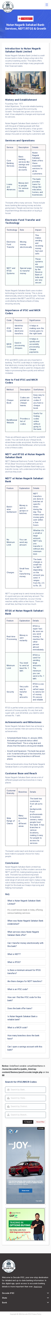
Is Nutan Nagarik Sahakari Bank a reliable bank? (22, 1018)
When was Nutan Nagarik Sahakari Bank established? (25, 922)
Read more (38, 1287)
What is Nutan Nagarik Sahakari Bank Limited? (24, 902)
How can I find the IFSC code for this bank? (24, 999)
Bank (4, 1302)
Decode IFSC (8, 1293)
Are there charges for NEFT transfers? (24, 981)
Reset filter (40, 1122)
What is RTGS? (14, 962)
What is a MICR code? (17, 1027)
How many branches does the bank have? (23, 1037)
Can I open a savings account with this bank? (24, 1048)
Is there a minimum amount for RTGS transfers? (24, 972)
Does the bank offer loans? (19, 1008)
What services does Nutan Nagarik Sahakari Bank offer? (23, 933)
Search (29, 1122)
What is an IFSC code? (17, 989)
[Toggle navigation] (46, 4)
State (4, 1298)
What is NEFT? (14, 954)
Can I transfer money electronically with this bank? (25, 944)
